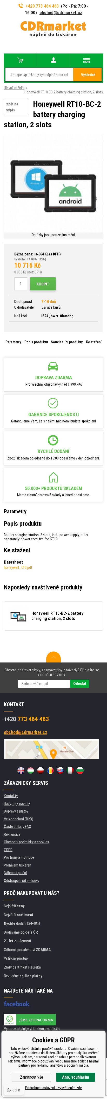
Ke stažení (94, 342)
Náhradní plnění (15, 872)
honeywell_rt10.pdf (18, 567)
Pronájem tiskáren (17, 865)
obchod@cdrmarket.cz (60, 12)
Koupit (43, 284)
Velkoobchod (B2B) (18, 819)
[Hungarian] (30, 770)
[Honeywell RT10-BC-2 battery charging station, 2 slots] (53, 183)
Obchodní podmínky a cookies (26, 842)
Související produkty (67, 342)
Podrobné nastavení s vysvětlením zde (53, 1088)
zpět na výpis (12, 107)
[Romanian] (50, 770)
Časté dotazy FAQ (17, 826)
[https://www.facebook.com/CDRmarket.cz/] (17, 1003)
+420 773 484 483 (42, 6)
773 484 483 (26, 719)
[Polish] (40, 770)
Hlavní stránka (14, 88)
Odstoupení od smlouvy (21, 880)
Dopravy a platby (16, 811)
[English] (20, 770)
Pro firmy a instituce (19, 857)
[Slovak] (60, 770)
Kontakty (11, 795)
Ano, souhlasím (75, 1077)
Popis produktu (36, 342)
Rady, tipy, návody (17, 803)
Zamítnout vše (31, 1077)
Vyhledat (88, 75)
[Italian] (70, 770)
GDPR (8, 849)
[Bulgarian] (80, 770)
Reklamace (12, 834)
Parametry (13, 342)
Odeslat (79, 683)
